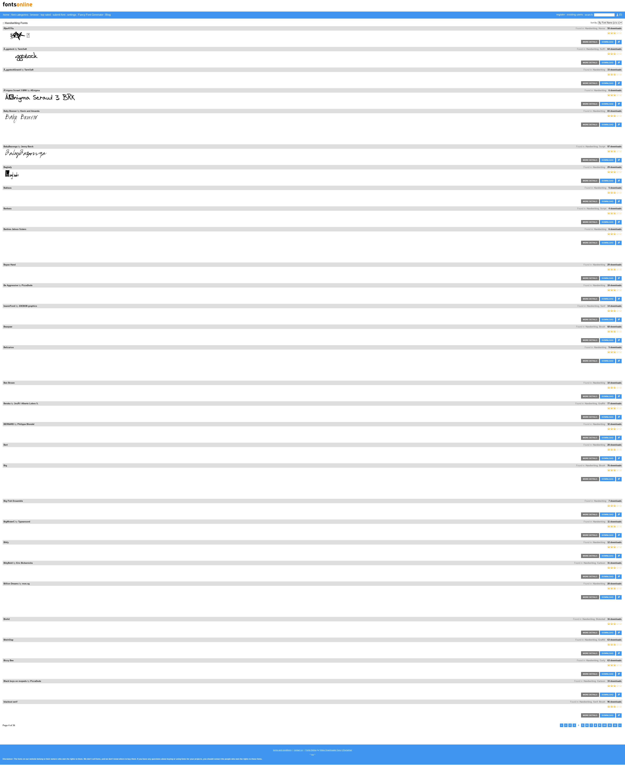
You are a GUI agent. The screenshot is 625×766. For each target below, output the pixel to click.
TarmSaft (22, 49)
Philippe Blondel (25, 424)
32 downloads (614, 424)
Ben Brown (9, 383)
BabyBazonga (10, 146)
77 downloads (614, 403)
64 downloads (614, 49)
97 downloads (614, 146)
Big (5, 465)
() (620, 14)
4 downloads (615, 208)
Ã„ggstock (9, 49)
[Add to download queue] (619, 42)
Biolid (7, 619)
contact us (298, 750)
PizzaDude (27, 285)
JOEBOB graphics (28, 306)
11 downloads (614, 521)
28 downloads (614, 445)
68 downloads (614, 326)
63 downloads (614, 640)
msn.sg (26, 583)
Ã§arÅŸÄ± (9, 28)
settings (71, 14)
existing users (575, 14)
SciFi (602, 49)
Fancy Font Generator (90, 14)
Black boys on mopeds (15, 681)
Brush (602, 326)
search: (589, 14)
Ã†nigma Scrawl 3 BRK (15, 90)
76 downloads (614, 465)
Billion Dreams (11, 583)
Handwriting (591, 28)
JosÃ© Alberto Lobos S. (26, 403)
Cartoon (601, 563)
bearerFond (9, 306)
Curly (602, 660)
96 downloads (614, 702)
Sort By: (593, 23)
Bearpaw (8, 326)
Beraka (7, 403)
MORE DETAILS (590, 42)
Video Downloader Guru (330, 750)
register (560, 14)
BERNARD (9, 424)
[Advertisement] (584, 6)
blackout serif (10, 702)
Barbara (7, 208)
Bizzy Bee (9, 660)
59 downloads (614, 28)
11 (610, 725)
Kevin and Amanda (29, 111)
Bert (6, 445)
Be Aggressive (11, 285)
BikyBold (8, 563)
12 (615, 725)
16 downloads (614, 619)
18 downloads (614, 285)
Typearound (24, 521)
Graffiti (601, 403)
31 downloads (614, 563)
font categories (19, 14)
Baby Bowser (10, 111)
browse (34, 14)
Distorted (600, 619)
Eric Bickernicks (24, 563)
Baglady (8, 167)
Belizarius (9, 347)
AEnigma (35, 90)
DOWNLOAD (607, 42)
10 (604, 725)
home (6, 14)
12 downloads (614, 542)
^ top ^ (312, 755)
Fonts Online (311, 750)
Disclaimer (347, 750)
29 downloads (614, 167)
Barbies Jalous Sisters (15, 229)
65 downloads (614, 111)
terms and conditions (282, 750)
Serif (602, 306)
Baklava (7, 188)
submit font (59, 14)
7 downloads (615, 501)
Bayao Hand (10, 264)
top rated (46, 14)
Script (602, 146)
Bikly (6, 542)
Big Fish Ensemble (13, 501)
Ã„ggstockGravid (12, 70)
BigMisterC (9, 521)
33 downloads (614, 70)
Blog (108, 14)
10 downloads (614, 383)
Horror (602, 28)
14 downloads (614, 306)
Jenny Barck (27, 146)
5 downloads (615, 188)
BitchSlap (8, 640)
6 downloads (615, 90)
